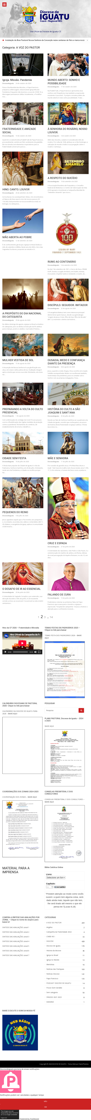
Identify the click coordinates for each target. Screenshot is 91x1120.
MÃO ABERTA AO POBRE (17, 237)
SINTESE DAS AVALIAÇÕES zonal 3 (15, 936)
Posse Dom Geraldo (54, 988)
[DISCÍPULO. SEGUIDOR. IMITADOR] (68, 290)
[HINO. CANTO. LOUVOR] (22, 169)
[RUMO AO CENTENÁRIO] (68, 233)
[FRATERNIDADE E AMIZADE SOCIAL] (22, 113)
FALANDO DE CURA (59, 594)
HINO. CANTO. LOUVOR (16, 189)
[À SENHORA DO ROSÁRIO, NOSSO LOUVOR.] (68, 113)
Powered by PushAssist (29, 1119)
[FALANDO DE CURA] (68, 576)
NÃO (45, 1101)
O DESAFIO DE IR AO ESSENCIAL (21, 588)
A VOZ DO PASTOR (53, 923)
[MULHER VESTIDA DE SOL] (22, 345)
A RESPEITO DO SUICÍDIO (62, 178)
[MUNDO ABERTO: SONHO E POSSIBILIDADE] (68, 64)
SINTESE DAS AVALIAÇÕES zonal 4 (15, 941)
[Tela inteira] (39, 652)
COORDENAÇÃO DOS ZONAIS (14, 797)
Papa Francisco (52, 978)
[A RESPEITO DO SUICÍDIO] (68, 163)
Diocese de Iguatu (53, 946)
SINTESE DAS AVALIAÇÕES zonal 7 (15, 955)
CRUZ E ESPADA (57, 543)
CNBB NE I (50, 936)
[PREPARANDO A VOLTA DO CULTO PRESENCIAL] (22, 394)
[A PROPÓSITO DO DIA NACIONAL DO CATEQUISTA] (22, 294)
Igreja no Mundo (52, 960)
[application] (22, 643)
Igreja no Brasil (52, 955)
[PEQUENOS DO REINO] (22, 492)
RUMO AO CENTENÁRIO (62, 261)
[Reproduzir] (5, 652)
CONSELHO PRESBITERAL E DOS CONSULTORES (64, 799)
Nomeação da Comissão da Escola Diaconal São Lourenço (29, 40)
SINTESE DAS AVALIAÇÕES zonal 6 (15, 951)
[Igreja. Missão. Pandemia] (22, 64)
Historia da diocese (53, 951)
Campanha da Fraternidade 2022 (59, 932)
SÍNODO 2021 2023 (54, 997)
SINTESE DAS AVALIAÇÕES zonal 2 (15, 932)
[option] (47, 40)
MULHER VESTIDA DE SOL (18, 360)
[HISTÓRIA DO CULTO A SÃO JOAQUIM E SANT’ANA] (68, 394)
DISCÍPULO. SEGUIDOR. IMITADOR (68, 305)
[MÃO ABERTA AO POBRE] (22, 221)
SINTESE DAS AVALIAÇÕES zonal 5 (15, 946)
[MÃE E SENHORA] (68, 443)
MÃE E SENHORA (58, 458)
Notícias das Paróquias (55, 969)
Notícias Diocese (52, 974)
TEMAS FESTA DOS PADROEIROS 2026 (60, 635)
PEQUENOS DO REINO (15, 512)
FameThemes (84, 1064)
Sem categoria (52, 992)
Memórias (50, 964)
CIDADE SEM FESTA (14, 458)
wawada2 (50, 1002)
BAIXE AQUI (49, 726)
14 (51, 617)
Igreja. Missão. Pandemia (17, 79)
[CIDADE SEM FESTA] (22, 443)
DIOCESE (49, 941)
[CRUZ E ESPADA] (68, 508)
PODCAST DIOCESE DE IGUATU (58, 983)
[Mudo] (35, 652)
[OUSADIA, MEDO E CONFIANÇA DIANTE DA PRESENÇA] (68, 345)
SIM (45, 1107)
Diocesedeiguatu (8, 83)
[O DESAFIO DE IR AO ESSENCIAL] (22, 573)
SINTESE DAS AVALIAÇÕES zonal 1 (15, 927)
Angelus (49, 927)
